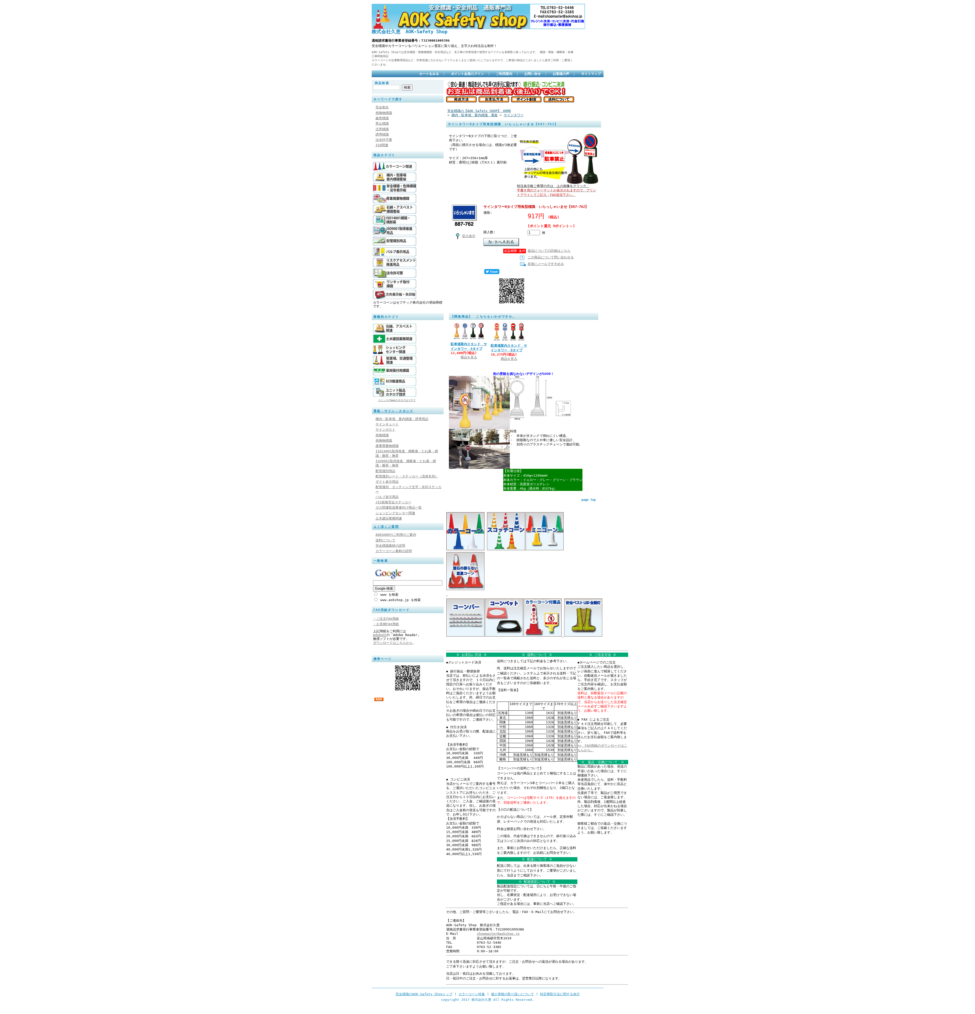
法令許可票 (384, 140)
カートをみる (429, 74)
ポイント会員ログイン (467, 74)
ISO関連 (382, 145)
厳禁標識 (382, 118)
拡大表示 (468, 236)
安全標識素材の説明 (390, 545)
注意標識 (382, 129)
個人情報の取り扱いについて (512, 994)
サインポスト (385, 429)
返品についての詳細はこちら (549, 251)
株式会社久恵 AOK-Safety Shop (409, 32)
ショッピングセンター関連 (395, 513)
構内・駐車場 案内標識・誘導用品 (402, 419)
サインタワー (514, 115)
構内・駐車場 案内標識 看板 (474, 115)
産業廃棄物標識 (387, 446)
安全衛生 (382, 107)
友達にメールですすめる (546, 264)
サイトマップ (591, 74)
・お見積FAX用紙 (386, 624)
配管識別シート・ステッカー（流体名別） (407, 476)
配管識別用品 (385, 471)
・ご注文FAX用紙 (386, 619)
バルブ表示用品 (387, 497)
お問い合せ (532, 74)
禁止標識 (382, 123)
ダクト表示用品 (387, 482)
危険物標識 (384, 113)
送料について (385, 540)
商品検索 (382, 83)
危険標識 (382, 435)
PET (468, 162)
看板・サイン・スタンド (393, 411)
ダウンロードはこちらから (393, 643)
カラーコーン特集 (472, 994)
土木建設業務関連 (389, 518)
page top (588, 500)
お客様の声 (561, 74)
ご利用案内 (504, 74)
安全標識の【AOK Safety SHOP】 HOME (479, 111)
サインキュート (387, 424)
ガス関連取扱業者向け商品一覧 (399, 507)
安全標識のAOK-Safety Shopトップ (424, 994)
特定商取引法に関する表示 (560, 994)
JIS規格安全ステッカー (393, 502)
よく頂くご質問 (386, 526)
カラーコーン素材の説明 (394, 551)
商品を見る (469, 357)
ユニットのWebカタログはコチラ (397, 400)
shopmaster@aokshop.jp (498, 934)
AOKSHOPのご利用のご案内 (396, 535)
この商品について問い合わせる (551, 257)
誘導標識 (382, 134)
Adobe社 (379, 635)
